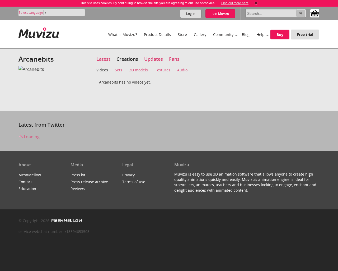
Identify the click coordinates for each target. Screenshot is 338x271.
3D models (138, 69)
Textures (162, 69)
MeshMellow (29, 174)
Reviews (78, 188)
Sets (118, 69)
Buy (279, 34)
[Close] (256, 3)
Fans (174, 59)
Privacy (128, 174)
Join (220, 13)
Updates (153, 59)
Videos (102, 69)
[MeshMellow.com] (66, 220)
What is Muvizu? (122, 34)
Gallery (200, 34)
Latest (103, 59)
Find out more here (234, 3)
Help (260, 34)
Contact (25, 181)
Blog (246, 34)
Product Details (157, 34)
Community (223, 34)
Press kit (78, 174)
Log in (190, 13)
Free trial (305, 34)
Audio (182, 69)
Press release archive (89, 181)
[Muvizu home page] (38, 32)
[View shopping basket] (314, 13)
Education (27, 188)
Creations (127, 59)
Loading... (33, 137)
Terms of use (133, 181)
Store (182, 34)
